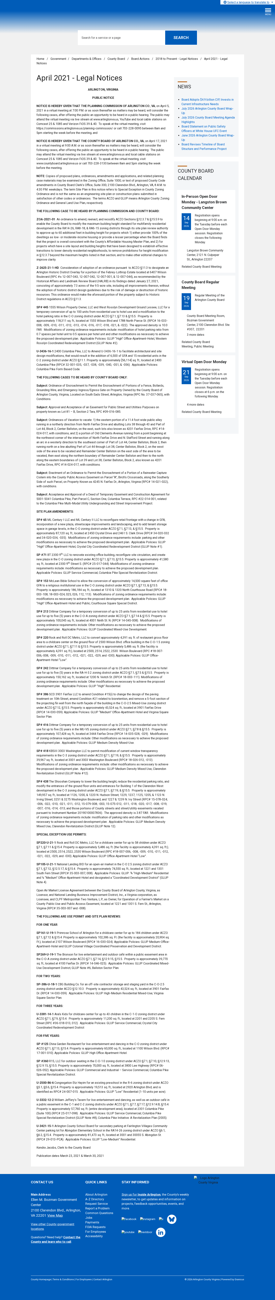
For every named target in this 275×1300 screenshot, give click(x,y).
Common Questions (99, 1213)
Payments (92, 1222)
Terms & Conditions (63, 1279)
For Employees (95, 1231)
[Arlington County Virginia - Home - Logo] (31, 13)
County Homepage (41, 1279)
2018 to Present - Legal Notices (177, 59)
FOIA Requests (95, 1227)
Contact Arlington (102, 1279)
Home (40, 59)
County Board (117, 59)
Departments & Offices (87, 59)
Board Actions (140, 59)
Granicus (239, 1279)
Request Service (96, 1203)
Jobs (88, 1217)
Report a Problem (97, 1208)
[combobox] (247, 2)
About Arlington (96, 1194)
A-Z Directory (94, 1199)
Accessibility (94, 1236)
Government (58, 59)
